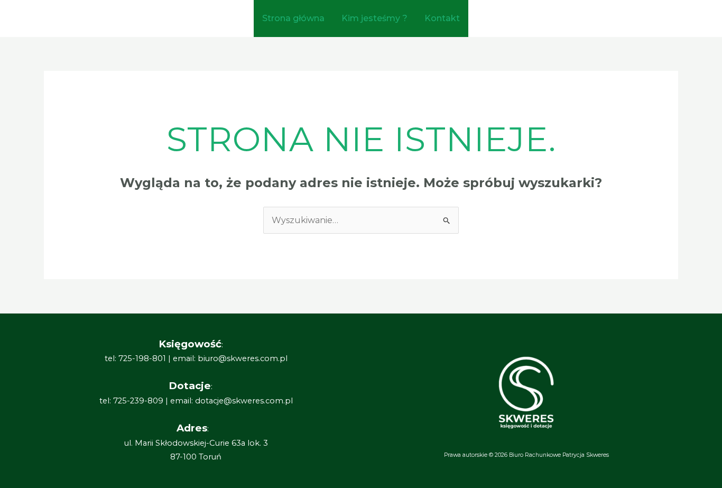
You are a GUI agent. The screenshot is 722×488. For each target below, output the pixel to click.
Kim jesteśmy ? (374, 18)
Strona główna (293, 18)
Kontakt (442, 18)
